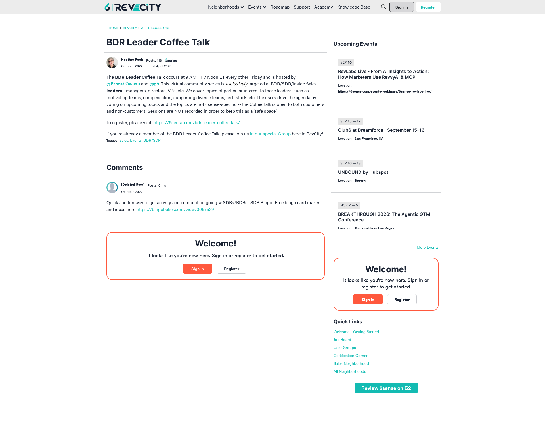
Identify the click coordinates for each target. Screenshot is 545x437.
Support (302, 6)
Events (255, 6)
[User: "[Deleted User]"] (112, 187)
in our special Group (270, 133)
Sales (123, 140)
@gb (154, 83)
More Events (428, 247)
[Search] (384, 7)
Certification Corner (351, 355)
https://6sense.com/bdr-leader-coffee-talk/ (197, 122)
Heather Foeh (132, 59)
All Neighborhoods (350, 371)
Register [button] (231, 268)
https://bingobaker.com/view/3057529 (175, 209)
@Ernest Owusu (123, 83)
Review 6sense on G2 (386, 387)
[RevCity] (132, 7)
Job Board (342, 339)
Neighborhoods (224, 6)
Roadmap (280, 6)
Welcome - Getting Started (356, 331)
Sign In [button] (197, 268)
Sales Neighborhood (351, 363)
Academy (323, 6)
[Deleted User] (132, 184)
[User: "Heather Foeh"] (112, 62)
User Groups (345, 347)
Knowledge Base (353, 6)
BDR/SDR (152, 140)
